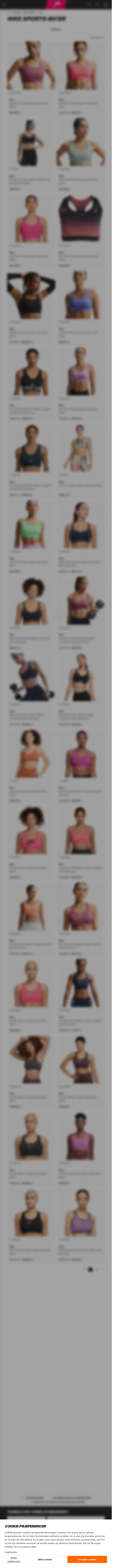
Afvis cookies (45, 1559)
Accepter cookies (87, 1559)
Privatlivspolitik (11, 1552)
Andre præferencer (13, 1559)
